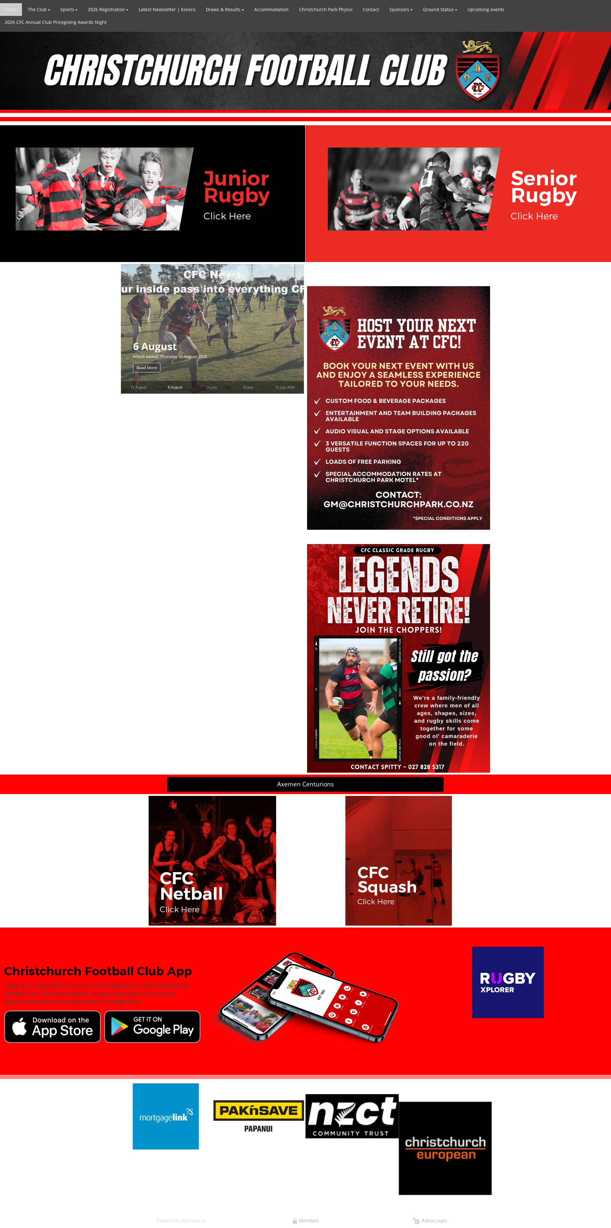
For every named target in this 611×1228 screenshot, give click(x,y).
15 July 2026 (285, 387)
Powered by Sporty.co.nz (181, 1220)
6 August (155, 345)
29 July (211, 387)
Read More (147, 367)
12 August (138, 387)
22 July (248, 387)
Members (308, 1220)
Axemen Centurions (305, 784)
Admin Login (433, 1220)
